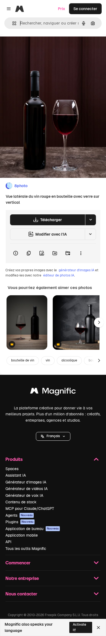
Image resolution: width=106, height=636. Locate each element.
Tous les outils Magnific (25, 548)
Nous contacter (21, 594)
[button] (53, 436)
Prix (61, 8)
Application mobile (21, 535)
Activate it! (79, 627)
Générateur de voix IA (24, 495)
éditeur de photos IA (58, 275)
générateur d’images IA (76, 270)
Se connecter (85, 8)
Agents (19, 515)
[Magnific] (53, 392)
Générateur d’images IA (25, 482)
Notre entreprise (22, 578)
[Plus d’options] (80, 253)
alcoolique (69, 360)
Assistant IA (15, 475)
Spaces (11, 468)
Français (53, 436)
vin (48, 360)
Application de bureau (32, 528)
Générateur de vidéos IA (26, 488)
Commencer (17, 562)
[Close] (98, 627)
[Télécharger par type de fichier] (90, 219)
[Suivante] (99, 322)
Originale (36, 46)
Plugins (19, 521)
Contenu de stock (20, 502)
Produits (14, 459)
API (8, 541)
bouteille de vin (22, 360)
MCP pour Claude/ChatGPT (29, 508)
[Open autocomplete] (12, 23)
